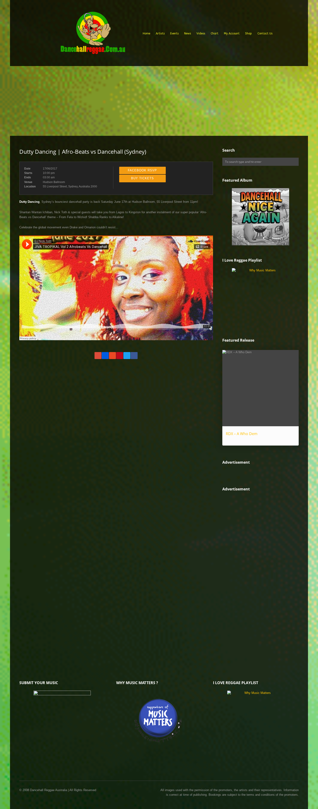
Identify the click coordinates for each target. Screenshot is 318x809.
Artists (160, 33)
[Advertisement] (159, 100)
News (187, 33)
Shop (248, 33)
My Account (232, 33)
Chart (214, 33)
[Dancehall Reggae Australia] (92, 35)
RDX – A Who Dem (241, 433)
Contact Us (264, 33)
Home (146, 33)
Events (174, 33)
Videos (200, 33)
